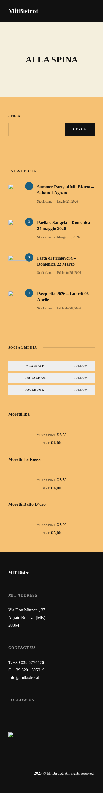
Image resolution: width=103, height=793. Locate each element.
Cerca (14, 116)
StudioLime (44, 201)
